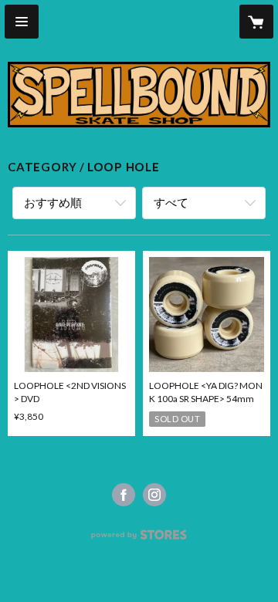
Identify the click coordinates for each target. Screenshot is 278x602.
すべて (171, 202)
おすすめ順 (53, 202)
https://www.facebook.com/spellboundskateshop (123, 494)
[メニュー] (22, 22)
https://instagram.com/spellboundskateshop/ (154, 494)
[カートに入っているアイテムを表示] (256, 22)
